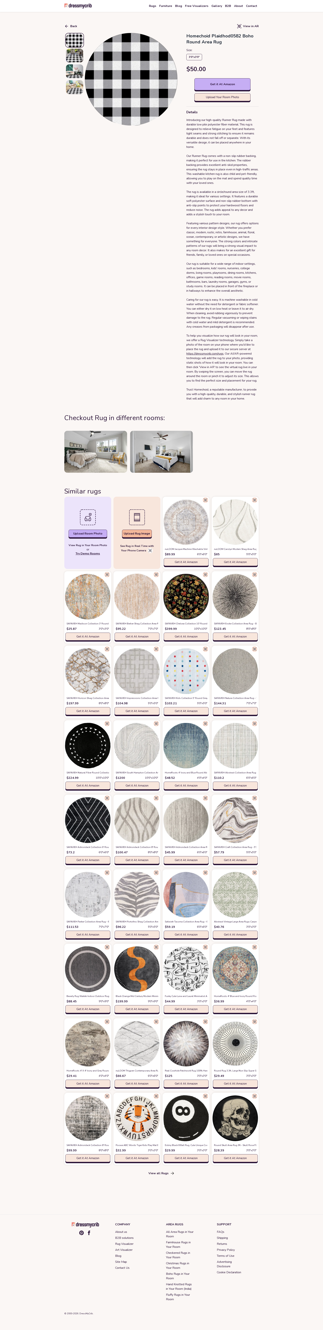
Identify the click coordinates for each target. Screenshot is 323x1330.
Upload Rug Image (137, 534)
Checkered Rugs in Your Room (178, 1255)
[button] (131, 79)
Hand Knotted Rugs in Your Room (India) (179, 1286)
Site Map (121, 1262)
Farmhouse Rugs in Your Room (178, 1244)
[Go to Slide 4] (74, 87)
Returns (222, 1244)
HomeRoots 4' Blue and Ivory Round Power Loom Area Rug (251, 996)
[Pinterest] (81, 1233)
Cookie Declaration (229, 1272)
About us (121, 1232)
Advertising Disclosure (224, 1264)
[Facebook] (89, 1233)
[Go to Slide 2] (74, 55)
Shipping (222, 1238)
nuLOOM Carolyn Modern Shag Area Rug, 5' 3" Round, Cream (252, 549)
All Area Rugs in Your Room (179, 1234)
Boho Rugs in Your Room (178, 1276)
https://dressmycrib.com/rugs (205, 354)
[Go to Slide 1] (74, 40)
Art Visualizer (124, 1250)
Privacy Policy (226, 1250)
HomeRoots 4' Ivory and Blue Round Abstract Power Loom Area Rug (207, 772)
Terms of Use (225, 1256)
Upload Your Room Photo (222, 97)
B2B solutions (124, 1238)
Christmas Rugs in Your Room (177, 1265)
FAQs (220, 1232)
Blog (118, 1256)
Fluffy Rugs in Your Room (178, 1297)
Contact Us (122, 1268)
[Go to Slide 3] (74, 71)
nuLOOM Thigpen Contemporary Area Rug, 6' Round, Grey (152, 1070)
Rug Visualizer (124, 1244)
